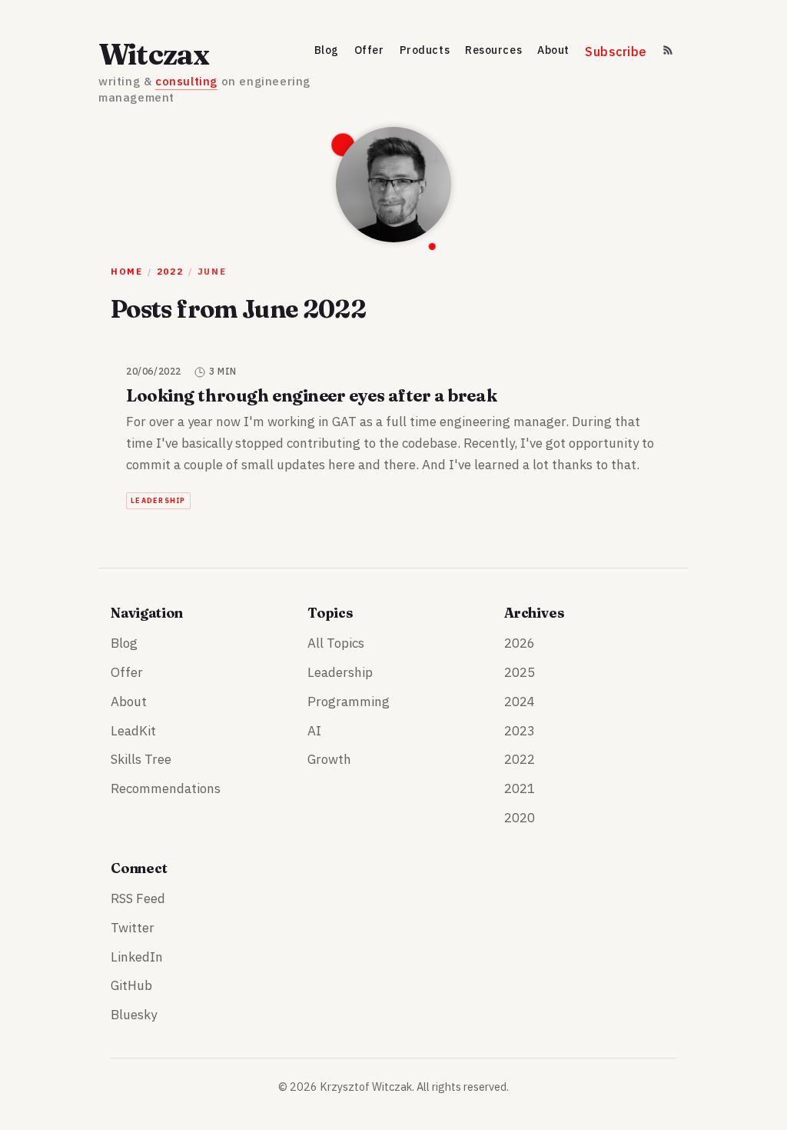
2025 (519, 672)
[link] (393, 438)
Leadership (158, 500)
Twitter (132, 927)
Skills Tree (141, 759)
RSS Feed (138, 898)
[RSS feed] (667, 55)
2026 (519, 643)
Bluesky (134, 1014)
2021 (519, 788)
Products (425, 50)
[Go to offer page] (393, 184)
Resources (493, 50)
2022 (170, 271)
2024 (519, 701)
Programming (348, 701)
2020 (519, 817)
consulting (186, 81)
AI (314, 730)
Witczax (154, 54)
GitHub (131, 985)
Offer (369, 50)
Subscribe (616, 52)
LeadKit (133, 730)
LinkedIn (137, 956)
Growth (329, 759)
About (553, 50)
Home (126, 271)
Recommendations (166, 788)
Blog (326, 50)
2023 (519, 730)
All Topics (335, 643)
